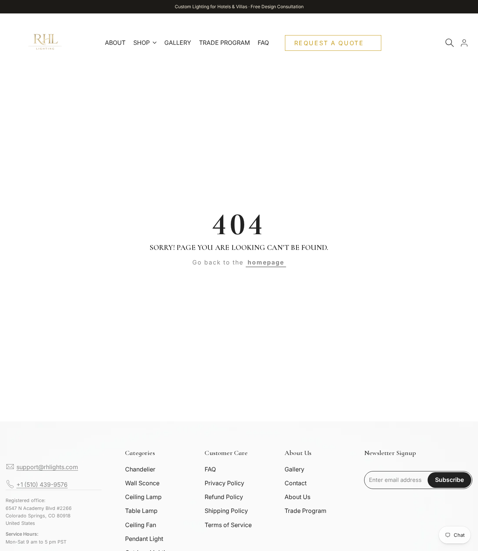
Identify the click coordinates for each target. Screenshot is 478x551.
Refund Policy (224, 497)
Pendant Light (144, 538)
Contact (296, 483)
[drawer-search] (450, 42)
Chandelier (140, 469)
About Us (297, 497)
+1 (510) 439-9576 (42, 484)
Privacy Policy (224, 483)
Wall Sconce (142, 483)
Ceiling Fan (140, 525)
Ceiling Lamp (143, 497)
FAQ (210, 469)
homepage (266, 262)
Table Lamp (141, 510)
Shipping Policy (226, 510)
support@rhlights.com (47, 467)
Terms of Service (228, 525)
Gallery (294, 469)
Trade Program (305, 510)
